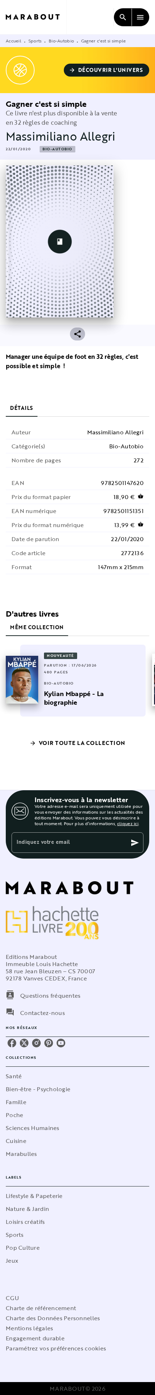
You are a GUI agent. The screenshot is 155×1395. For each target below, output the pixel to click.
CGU (12, 1298)
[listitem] (12, 1043)
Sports (35, 40)
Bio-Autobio (61, 40)
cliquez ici (127, 823)
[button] (107, 70)
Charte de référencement (41, 1308)
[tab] (21, 408)
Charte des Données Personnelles (53, 1318)
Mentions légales (29, 1328)
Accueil (13, 40)
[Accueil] (36, 17)
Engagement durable (35, 1338)
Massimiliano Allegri (60, 136)
